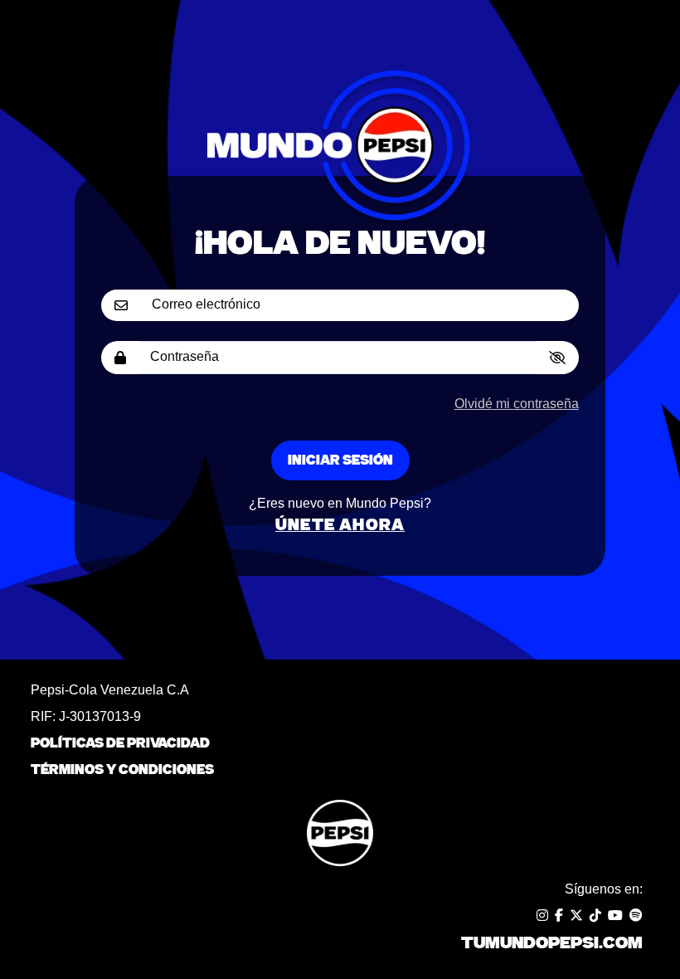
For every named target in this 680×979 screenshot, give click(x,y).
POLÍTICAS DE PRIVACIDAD (120, 743)
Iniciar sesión (340, 460)
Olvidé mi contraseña (516, 404)
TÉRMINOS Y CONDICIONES (122, 770)
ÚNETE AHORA (340, 525)
